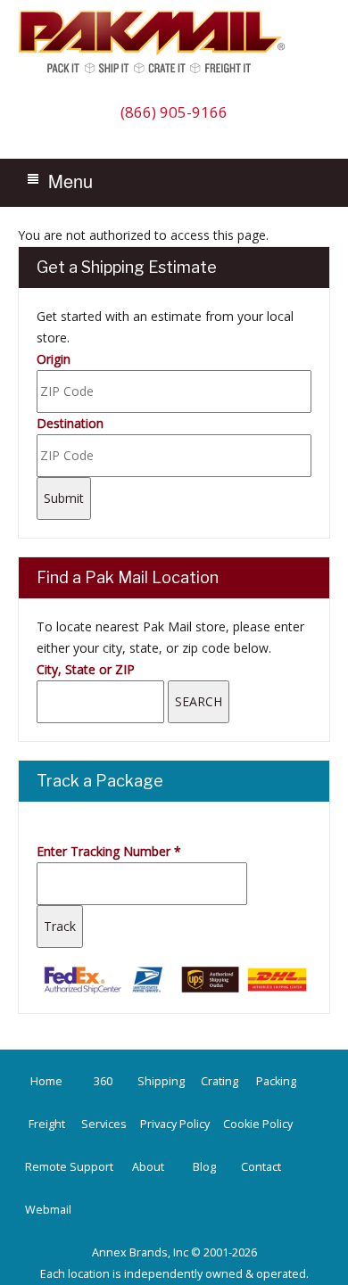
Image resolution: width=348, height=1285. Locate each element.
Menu (70, 181)
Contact (261, 1166)
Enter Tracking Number (109, 851)
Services (104, 1124)
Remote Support (69, 1166)
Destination (70, 423)
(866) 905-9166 (174, 112)
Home (46, 1081)
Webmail (48, 1209)
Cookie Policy (258, 1124)
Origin (53, 358)
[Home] (156, 72)
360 (103, 1081)
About (148, 1166)
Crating (219, 1081)
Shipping (161, 1081)
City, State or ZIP (86, 669)
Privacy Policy (175, 1124)
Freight (47, 1124)
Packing (276, 1081)
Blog (204, 1166)
